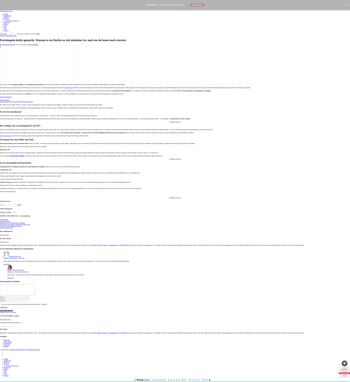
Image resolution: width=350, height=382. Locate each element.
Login (5, 374)
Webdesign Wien (20, 349)
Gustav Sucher (13, 256)
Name (2, 297)
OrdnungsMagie (112, 245)
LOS (38, 34)
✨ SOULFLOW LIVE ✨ (12, 366)
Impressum (7, 345)
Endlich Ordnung (5, 35)
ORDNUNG (7, 361)
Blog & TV (7, 367)
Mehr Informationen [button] (6, 97)
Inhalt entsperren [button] (5, 100)
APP (5, 372)
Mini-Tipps (13, 35)
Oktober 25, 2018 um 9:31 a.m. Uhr (17, 272)
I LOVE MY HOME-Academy (98, 245)
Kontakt (6, 346)
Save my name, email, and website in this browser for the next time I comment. (24, 304)
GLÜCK (6, 364)
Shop (5, 371)
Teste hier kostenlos (5, 136)
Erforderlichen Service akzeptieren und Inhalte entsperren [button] (16, 101)
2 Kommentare (34, 44)
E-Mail (2, 299)
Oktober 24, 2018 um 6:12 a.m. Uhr (14, 258)
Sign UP (6, 375)
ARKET (12, 349)
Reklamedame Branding (33, 349)
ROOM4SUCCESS (126, 245)
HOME (6, 359)
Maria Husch (6, 44)
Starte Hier (7, 340)
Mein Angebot (8, 341)
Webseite (2, 301)
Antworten (7, 264)
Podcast (148, 245)
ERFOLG (6, 362)
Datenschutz (7, 343)
